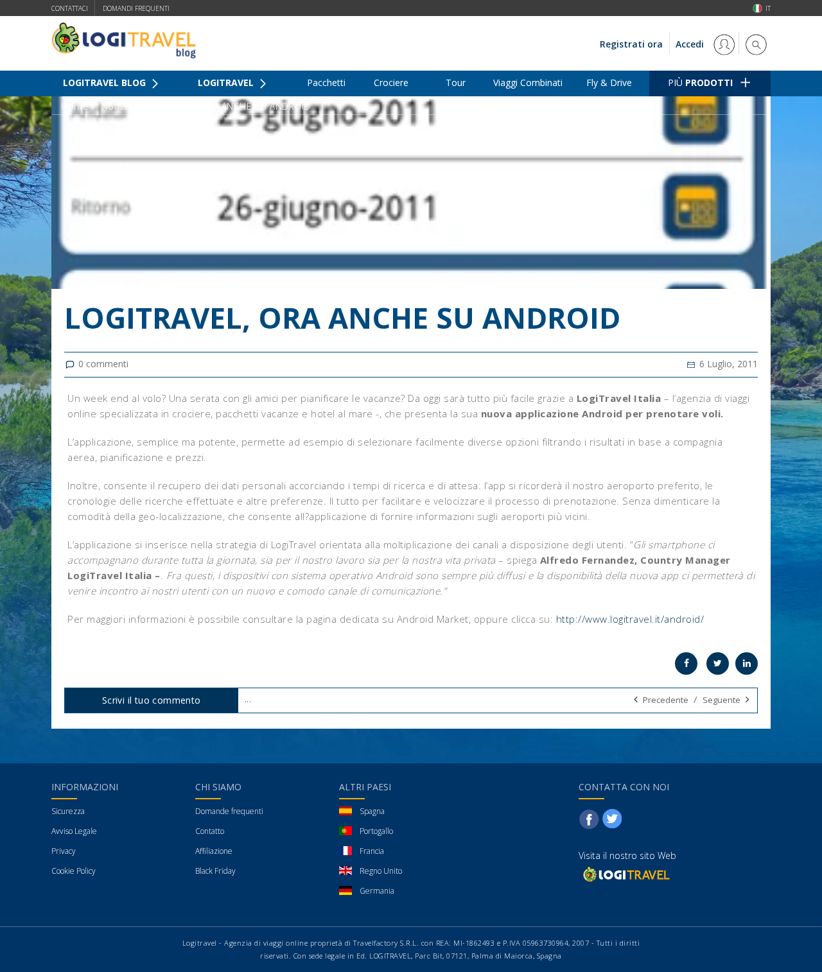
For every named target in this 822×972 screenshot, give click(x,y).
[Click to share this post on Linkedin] (746, 663)
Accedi (691, 44)
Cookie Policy (73, 870)
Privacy (63, 851)
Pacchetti (326, 82)
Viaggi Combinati (528, 82)
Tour (456, 82)
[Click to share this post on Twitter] (717, 663)
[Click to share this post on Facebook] (686, 663)
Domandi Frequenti (136, 8)
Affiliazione (213, 851)
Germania (377, 890)
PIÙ (700, 82)
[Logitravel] (625, 873)
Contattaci (69, 8)
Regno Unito (381, 870)
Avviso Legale (74, 831)
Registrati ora (631, 44)
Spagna (372, 811)
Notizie (117, 106)
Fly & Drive (609, 82)
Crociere (391, 82)
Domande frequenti (229, 811)
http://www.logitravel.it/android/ (630, 618)
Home (74, 106)
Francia (372, 851)
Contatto (209, 831)
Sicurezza (68, 811)
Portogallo (376, 831)
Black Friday (215, 870)
